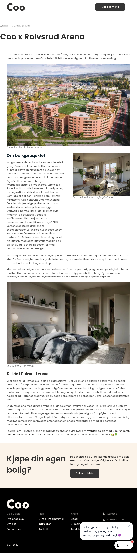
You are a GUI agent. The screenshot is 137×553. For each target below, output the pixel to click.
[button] (128, 7)
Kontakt (43, 529)
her (43, 431)
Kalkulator (45, 524)
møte (95, 434)
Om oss (11, 524)
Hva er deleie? (15, 519)
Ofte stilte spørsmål (51, 519)
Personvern (14, 529)
